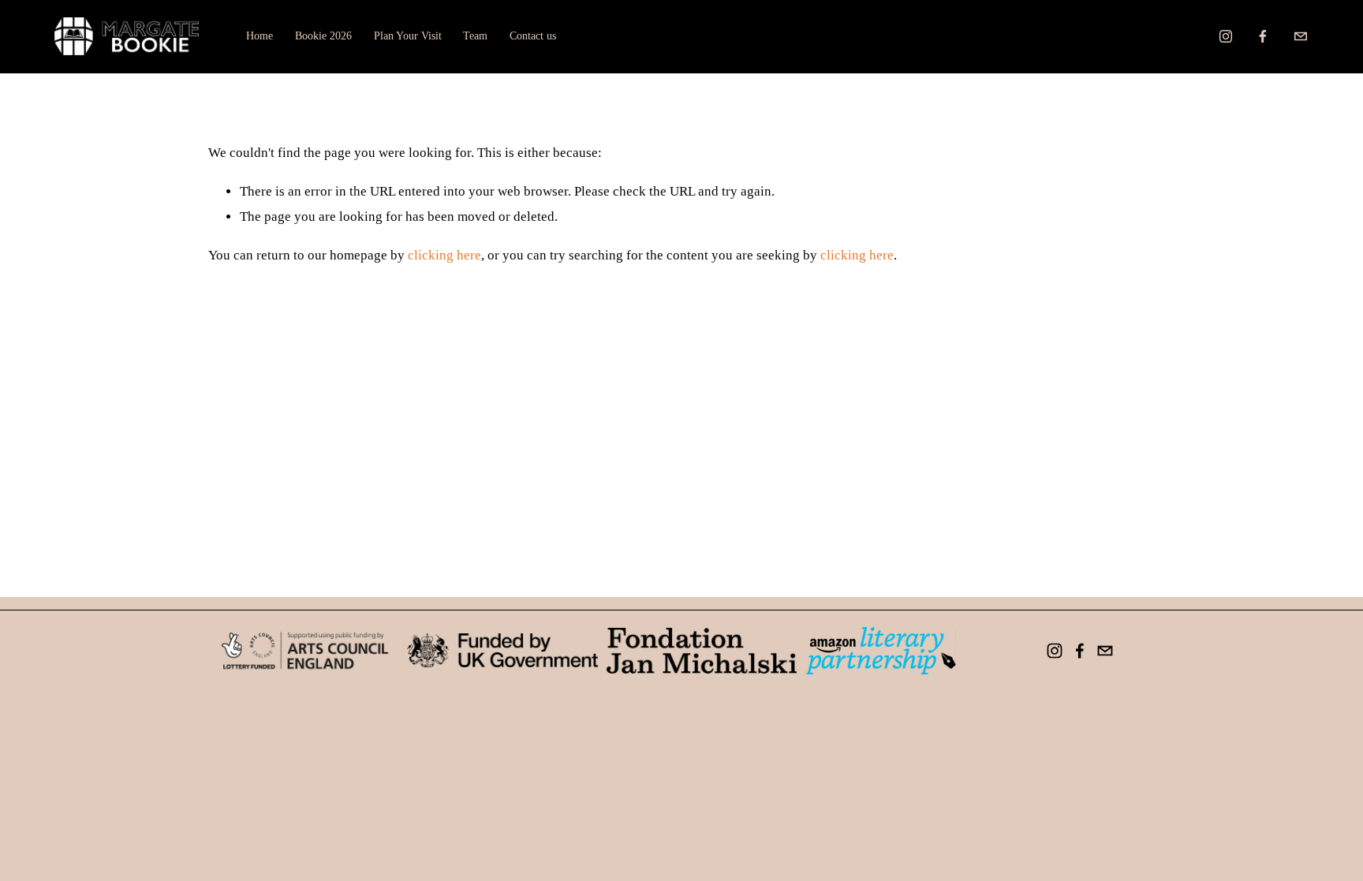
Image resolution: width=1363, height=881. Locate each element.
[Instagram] (1226, 36)
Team (475, 36)
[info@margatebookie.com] (1301, 36)
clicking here (444, 255)
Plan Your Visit (408, 36)
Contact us (533, 36)
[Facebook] (1263, 36)
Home (259, 36)
